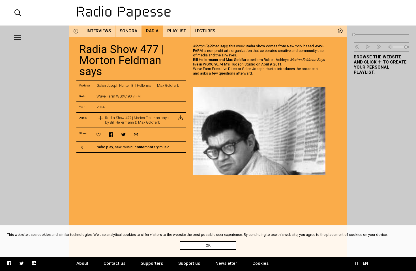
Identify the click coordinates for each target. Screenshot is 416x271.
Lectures (205, 30)
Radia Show (255, 46)
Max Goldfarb (237, 60)
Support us (189, 263)
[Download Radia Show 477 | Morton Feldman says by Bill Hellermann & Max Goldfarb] (180, 120)
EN (365, 263)
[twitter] (123, 134)
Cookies (260, 263)
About (82, 263)
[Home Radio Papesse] (208, 13)
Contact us (114, 263)
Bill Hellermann (205, 60)
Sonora (128, 30)
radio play (105, 147)
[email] (136, 134)
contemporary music (152, 147)
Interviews (99, 30)
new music (124, 147)
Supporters (152, 263)
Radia (152, 30)
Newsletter (226, 263)
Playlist (176, 30)
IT (357, 263)
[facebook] (111, 134)
